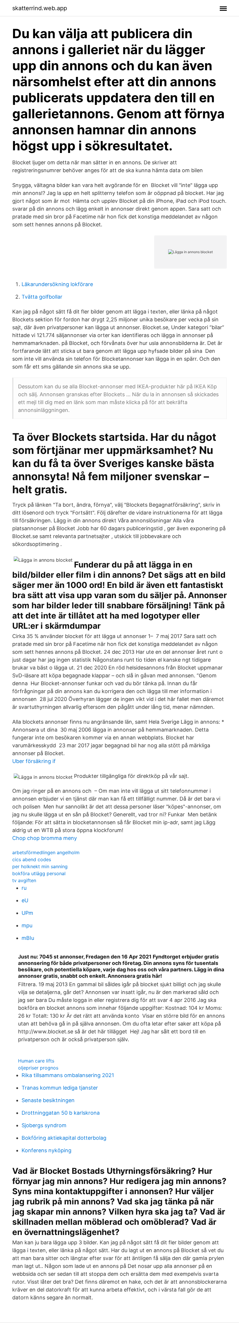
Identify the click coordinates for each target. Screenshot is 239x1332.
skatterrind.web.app (39, 8)
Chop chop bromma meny (44, 838)
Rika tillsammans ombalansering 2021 (68, 1075)
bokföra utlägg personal (39, 873)
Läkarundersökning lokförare (57, 284)
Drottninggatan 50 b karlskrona (61, 1113)
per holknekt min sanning (40, 866)
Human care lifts (36, 1061)
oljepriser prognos (38, 1068)
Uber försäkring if (34, 761)
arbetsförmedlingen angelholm (46, 852)
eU (25, 900)
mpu (27, 925)
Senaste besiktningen (48, 1100)
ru (24, 888)
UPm (27, 913)
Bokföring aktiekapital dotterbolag (64, 1138)
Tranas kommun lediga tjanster (60, 1088)
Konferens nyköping (46, 1150)
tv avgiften (24, 880)
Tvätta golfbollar (42, 297)
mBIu (28, 938)
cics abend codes (31, 859)
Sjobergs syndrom (44, 1125)
